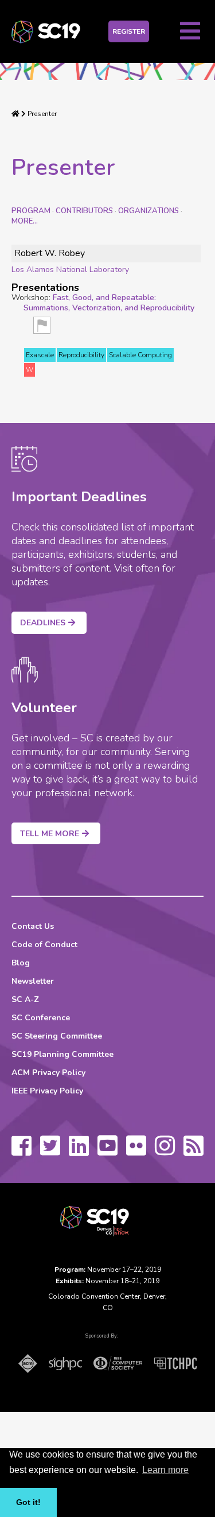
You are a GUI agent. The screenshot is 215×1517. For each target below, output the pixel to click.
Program (30, 211)
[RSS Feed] (193, 1151)
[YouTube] (107, 1151)
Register (128, 31)
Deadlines (42, 622)
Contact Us (32, 926)
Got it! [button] (28, 1502)
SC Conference (40, 1017)
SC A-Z (25, 999)
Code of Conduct (44, 944)
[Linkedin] (79, 1151)
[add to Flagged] (41, 329)
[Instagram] (165, 1151)
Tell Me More (49, 833)
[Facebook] (21, 1151)
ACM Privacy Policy (48, 1072)
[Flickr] (136, 1151)
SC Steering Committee (56, 1036)
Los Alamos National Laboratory (70, 269)
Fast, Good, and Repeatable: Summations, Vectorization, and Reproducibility (109, 302)
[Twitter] (50, 1151)
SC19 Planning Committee (62, 1054)
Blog (20, 962)
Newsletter (32, 981)
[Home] (15, 113)
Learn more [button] (165, 1470)
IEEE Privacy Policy (47, 1090)
